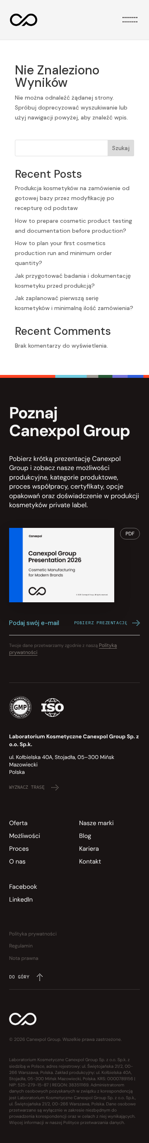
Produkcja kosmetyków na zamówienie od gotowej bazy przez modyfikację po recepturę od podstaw (72, 198)
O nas (17, 861)
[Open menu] (130, 20)
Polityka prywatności (33, 934)
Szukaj (121, 148)
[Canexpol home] (23, 20)
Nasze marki (96, 823)
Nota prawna (23, 958)
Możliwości (24, 836)
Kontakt (90, 861)
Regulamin (21, 946)
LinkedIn (21, 899)
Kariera (89, 849)
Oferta (18, 823)
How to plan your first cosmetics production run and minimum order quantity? (63, 253)
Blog (85, 836)
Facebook (23, 887)
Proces (19, 849)
